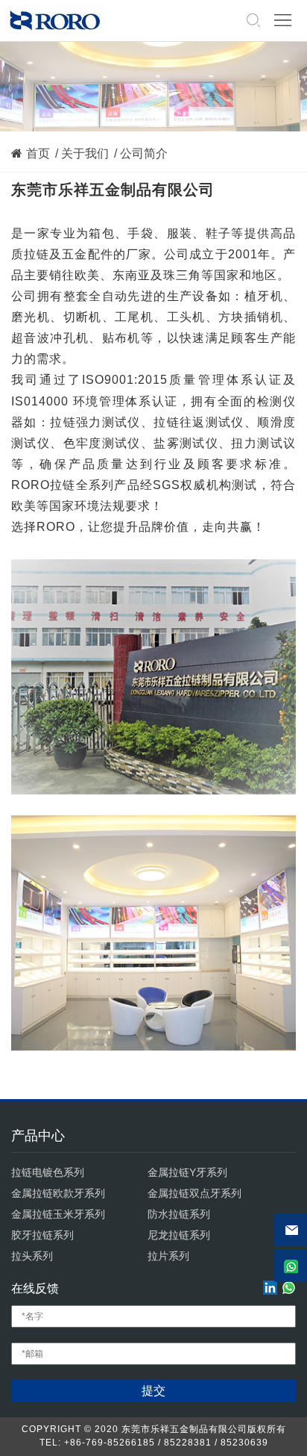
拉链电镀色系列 (47, 1172)
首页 (38, 153)
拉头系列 (32, 1256)
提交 (153, 1390)
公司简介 (144, 153)
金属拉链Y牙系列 (187, 1172)
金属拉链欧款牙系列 (58, 1193)
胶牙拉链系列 (42, 1235)
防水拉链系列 (179, 1214)
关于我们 (85, 153)
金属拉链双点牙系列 (194, 1193)
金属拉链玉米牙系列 (58, 1214)
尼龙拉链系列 (179, 1235)
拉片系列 (168, 1256)
